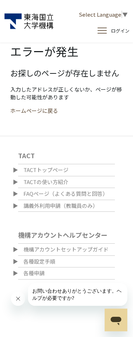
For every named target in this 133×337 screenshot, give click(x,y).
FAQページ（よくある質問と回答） (65, 193)
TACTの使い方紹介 (45, 182)
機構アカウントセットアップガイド (66, 249)
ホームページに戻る (34, 110)
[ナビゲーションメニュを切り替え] (102, 31)
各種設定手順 (39, 261)
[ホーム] (29, 21)
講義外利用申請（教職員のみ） (60, 205)
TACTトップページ (45, 169)
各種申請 (34, 273)
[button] (120, 30)
